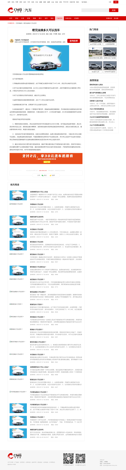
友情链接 (46, 462)
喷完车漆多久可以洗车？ (38, 342)
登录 (116, 2)
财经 (21, 2)
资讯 (13, 2)
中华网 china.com (15, 10)
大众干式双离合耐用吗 (97, 125)
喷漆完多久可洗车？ (36, 304)
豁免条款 (40, 462)
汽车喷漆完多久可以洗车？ (39, 404)
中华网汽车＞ (11, 23)
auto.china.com (43, 170)
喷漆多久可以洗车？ (36, 329)
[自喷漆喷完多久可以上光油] (18, 191)
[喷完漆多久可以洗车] (18, 241)
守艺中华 (65, 2)
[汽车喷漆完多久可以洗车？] (18, 404)
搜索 (114, 10)
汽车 (28, 2)
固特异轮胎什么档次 (96, 84)
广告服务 (17, 462)
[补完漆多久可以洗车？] (18, 354)
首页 (9, 2)
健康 (48, 2)
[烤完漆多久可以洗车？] (18, 316)
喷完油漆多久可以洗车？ (38, 292)
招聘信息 (28, 462)
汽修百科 (59, 18)
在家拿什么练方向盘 (96, 101)
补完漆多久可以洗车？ (37, 354)
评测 (28, 18)
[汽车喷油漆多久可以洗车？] (18, 391)
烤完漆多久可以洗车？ (37, 317)
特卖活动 (68, 18)
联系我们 (22, 462)
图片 (40, 18)
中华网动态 (52, 462)
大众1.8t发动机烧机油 (97, 109)
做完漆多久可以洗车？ (37, 279)
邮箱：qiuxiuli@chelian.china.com (108, 465)
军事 (17, 2)
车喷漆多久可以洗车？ (37, 417)
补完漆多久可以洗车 (36, 229)
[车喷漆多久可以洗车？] (18, 417)
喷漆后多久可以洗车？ (37, 379)
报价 (52, 18)
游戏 (32, 2)
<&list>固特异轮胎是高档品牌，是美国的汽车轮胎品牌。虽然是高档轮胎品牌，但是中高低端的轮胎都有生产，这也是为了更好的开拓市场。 (102, 89)
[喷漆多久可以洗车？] (18, 329)
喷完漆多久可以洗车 (36, 242)
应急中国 (72, 2)
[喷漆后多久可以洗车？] (18, 379)
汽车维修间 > (19, 23)
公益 (52, 2)
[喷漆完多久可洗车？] (18, 304)
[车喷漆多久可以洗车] (18, 204)
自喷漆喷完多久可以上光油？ (39, 367)
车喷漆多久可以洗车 (36, 204)
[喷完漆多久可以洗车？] (18, 254)
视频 (34, 18)
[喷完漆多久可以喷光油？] (18, 266)
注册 (110, 2)
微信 (45, 175)
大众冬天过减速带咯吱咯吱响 (99, 117)
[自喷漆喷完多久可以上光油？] (18, 366)
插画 (44, 2)
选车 (46, 18)
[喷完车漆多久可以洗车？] (18, 341)
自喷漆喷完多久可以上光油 (39, 192)
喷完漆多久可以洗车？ (37, 254)
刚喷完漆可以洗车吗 (36, 217)
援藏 (40, 2)
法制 (60, 2)
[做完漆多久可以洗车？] (18, 279)
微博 (53, 175)
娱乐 (25, 2)
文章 (22, 18)
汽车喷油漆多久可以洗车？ (39, 392)
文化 (36, 2)
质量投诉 (109, 18)
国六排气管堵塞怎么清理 (98, 93)
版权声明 (34, 462)
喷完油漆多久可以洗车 (30, 23)
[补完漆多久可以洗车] (18, 229)
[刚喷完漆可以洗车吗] (18, 216)
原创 (16, 18)
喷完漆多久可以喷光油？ (38, 267)
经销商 (76, 18)
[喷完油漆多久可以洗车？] (18, 291)
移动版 (116, 18)
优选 (56, 2)
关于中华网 (10, 462)
